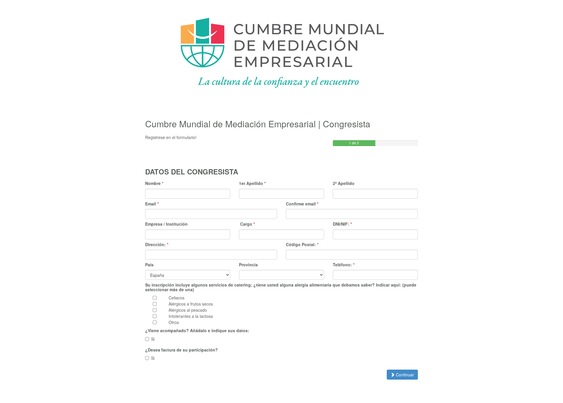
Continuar (404, 375)
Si (153, 339)
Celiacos (176, 298)
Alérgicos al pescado (188, 310)
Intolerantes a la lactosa (191, 316)
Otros (174, 322)
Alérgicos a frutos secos (191, 304)
